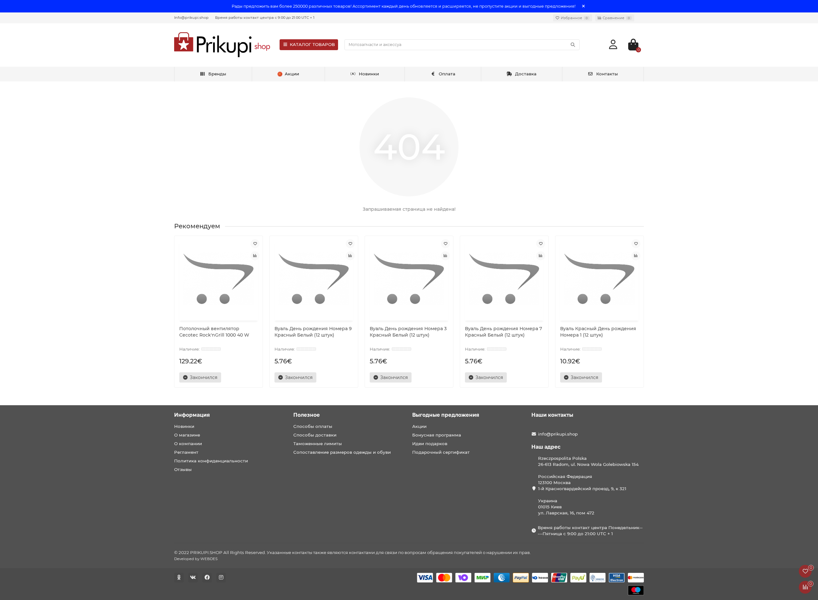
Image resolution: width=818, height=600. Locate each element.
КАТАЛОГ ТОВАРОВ (312, 44)
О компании (188, 443)
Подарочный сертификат (441, 452)
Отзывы (183, 469)
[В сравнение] (255, 255)
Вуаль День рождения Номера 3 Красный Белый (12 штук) (408, 332)
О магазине (187, 434)
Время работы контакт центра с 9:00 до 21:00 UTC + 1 (264, 17)
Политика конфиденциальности (211, 460)
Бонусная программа (436, 434)
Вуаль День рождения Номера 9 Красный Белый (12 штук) (313, 332)
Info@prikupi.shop (191, 17)
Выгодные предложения (445, 415)
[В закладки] (255, 243)
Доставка (525, 73)
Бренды (217, 73)
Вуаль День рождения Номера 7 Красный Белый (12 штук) (503, 332)
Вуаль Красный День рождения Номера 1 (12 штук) (598, 332)
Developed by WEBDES (196, 559)
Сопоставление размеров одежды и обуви (342, 452)
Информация (192, 415)
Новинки (369, 73)
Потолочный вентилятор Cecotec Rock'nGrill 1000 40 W (214, 332)
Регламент (186, 452)
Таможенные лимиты (317, 443)
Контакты (607, 73)
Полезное (306, 415)
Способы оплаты (312, 426)
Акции (419, 426)
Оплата (447, 73)
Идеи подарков (429, 443)
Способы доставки (314, 434)
